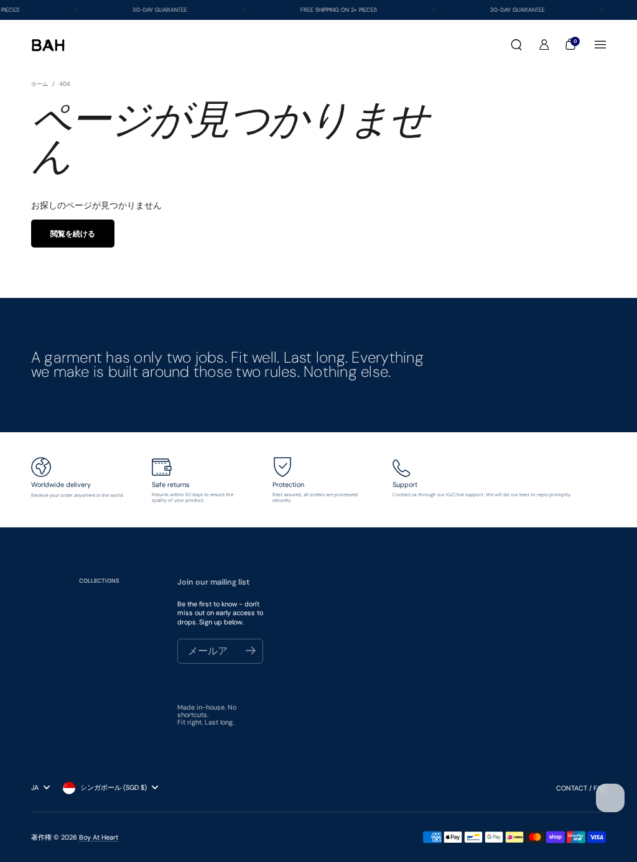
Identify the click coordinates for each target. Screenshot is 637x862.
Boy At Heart (98, 837)
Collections (99, 581)
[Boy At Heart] (48, 45)
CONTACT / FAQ (581, 788)
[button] (516, 44)
